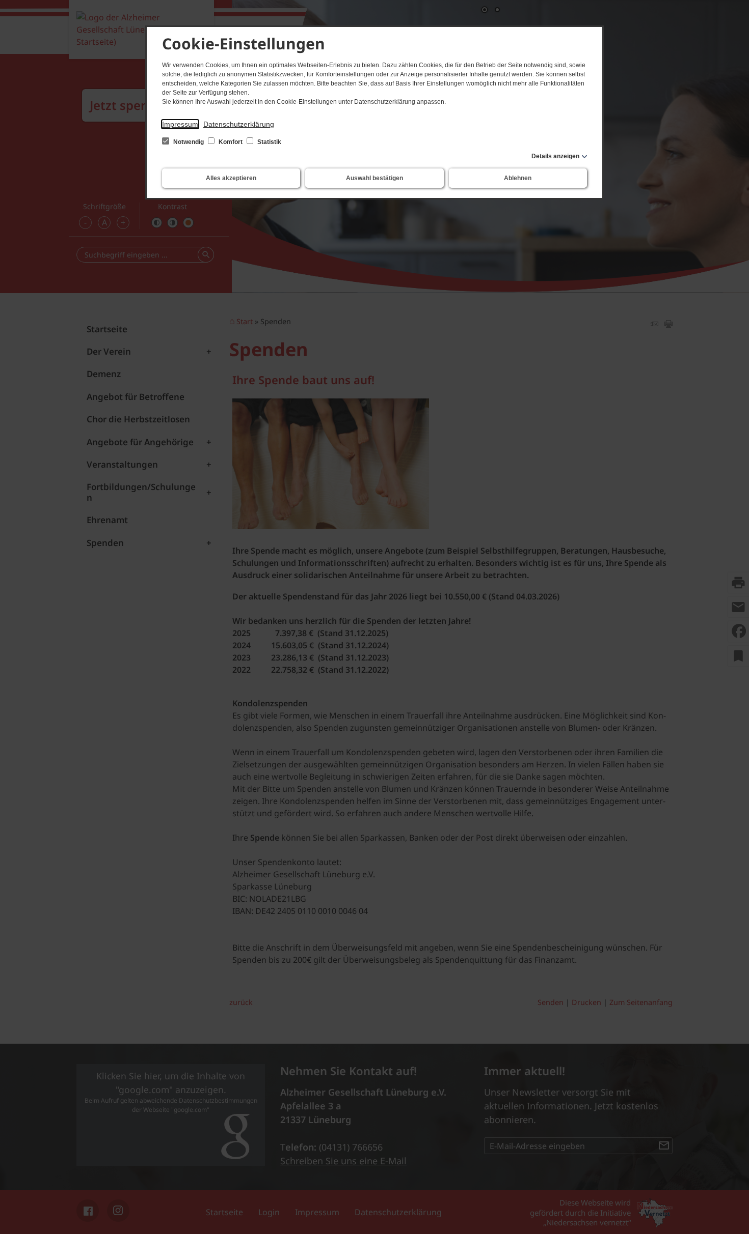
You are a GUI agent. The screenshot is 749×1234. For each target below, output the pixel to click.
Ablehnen (517, 178)
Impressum (180, 124)
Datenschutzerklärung (238, 124)
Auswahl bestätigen (374, 178)
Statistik (268, 142)
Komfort (230, 142)
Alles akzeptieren (231, 178)
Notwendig (188, 142)
